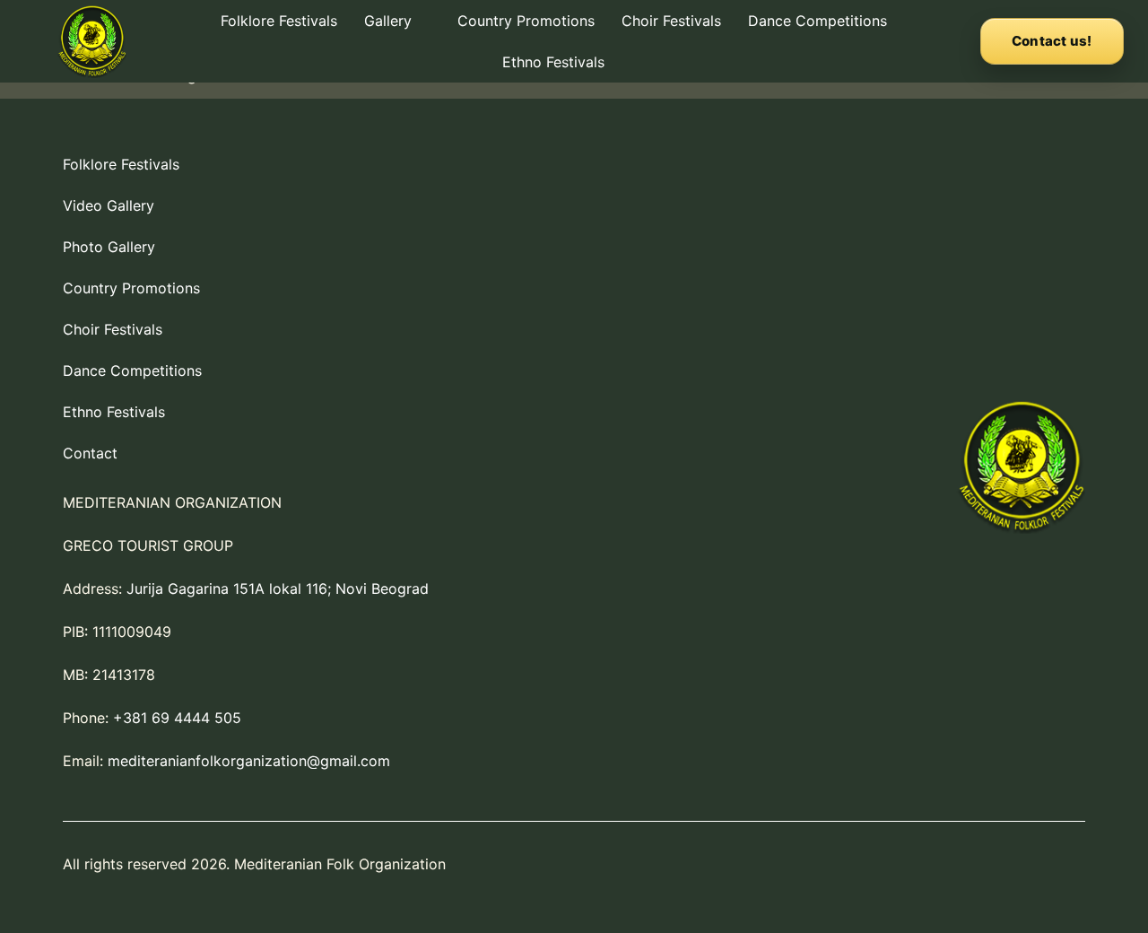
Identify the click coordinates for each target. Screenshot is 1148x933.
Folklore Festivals (279, 21)
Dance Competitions (817, 21)
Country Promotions (526, 21)
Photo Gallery (109, 247)
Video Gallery (108, 205)
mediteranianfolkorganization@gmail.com (249, 761)
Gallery (388, 21)
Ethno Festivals (553, 62)
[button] (397, 20)
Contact (90, 453)
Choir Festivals (671, 21)
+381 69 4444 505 (177, 718)
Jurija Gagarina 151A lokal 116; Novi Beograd (277, 588)
